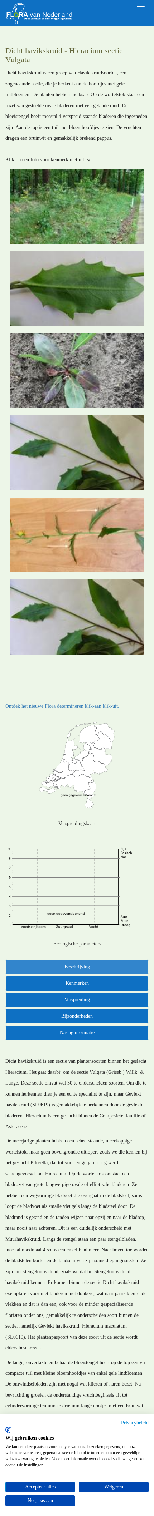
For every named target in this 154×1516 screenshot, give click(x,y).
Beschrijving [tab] (77, 966)
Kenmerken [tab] (77, 983)
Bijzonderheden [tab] (77, 1016)
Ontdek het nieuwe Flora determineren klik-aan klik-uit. (62, 706)
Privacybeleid (135, 1423)
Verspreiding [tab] (77, 999)
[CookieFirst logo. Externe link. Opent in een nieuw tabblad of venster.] (8, 1430)
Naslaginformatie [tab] (77, 1032)
